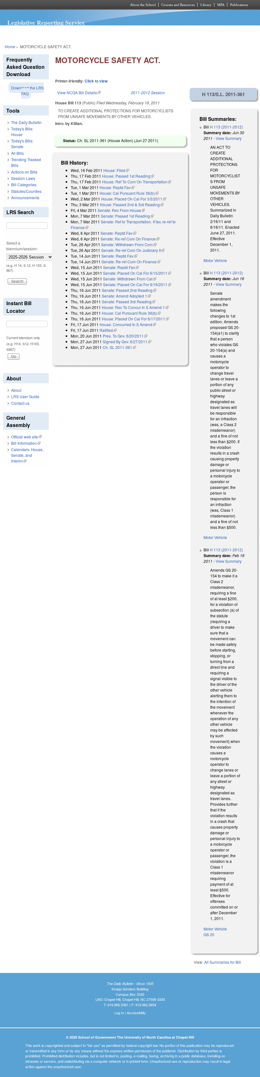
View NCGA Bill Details (79, 92)
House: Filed (116, 170)
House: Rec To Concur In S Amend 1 (135, 307)
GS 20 (209, 934)
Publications (239, 5)
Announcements (25, 197)
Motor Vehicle (215, 260)
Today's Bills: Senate (22, 143)
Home (10, 46)
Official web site (26, 436)
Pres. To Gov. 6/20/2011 (125, 335)
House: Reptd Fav (117, 187)
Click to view (96, 81)
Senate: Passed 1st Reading (127, 216)
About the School (143, 5)
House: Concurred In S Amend (128, 324)
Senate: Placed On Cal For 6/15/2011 (137, 273)
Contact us (20, 403)
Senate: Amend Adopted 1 (126, 296)
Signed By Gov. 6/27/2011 (127, 341)
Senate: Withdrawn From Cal (129, 278)
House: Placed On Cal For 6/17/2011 (135, 318)
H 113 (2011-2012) (226, 126)
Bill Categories (23, 184)
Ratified (108, 330)
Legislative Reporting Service (46, 22)
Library (205, 5)
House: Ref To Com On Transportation (136, 181)
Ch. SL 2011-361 (119, 347)
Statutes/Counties (26, 191)
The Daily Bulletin (26, 122)
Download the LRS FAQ (27, 90)
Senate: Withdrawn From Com (129, 244)
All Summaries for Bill (222, 962)
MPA (220, 5)
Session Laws (23, 178)
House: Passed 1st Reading (128, 176)
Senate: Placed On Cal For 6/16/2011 (137, 284)
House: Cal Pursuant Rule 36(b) (129, 193)
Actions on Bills (24, 171)
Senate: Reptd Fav (118, 233)
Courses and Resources (178, 5)
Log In (119, 1012)
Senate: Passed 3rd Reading (128, 301)
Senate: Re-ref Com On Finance (130, 238)
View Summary (229, 138)
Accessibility (136, 1012)
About (16, 390)
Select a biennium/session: (22, 245)
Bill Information (26, 443)
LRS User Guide (25, 396)
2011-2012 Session (148, 92)
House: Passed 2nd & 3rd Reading (132, 204)
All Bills (17, 153)
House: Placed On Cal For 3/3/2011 (133, 198)
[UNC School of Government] (57, 5)
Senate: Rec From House (121, 210)
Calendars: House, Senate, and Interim (27, 455)
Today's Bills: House (22, 131)
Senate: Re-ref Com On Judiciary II (133, 250)
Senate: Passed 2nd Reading (129, 290)
